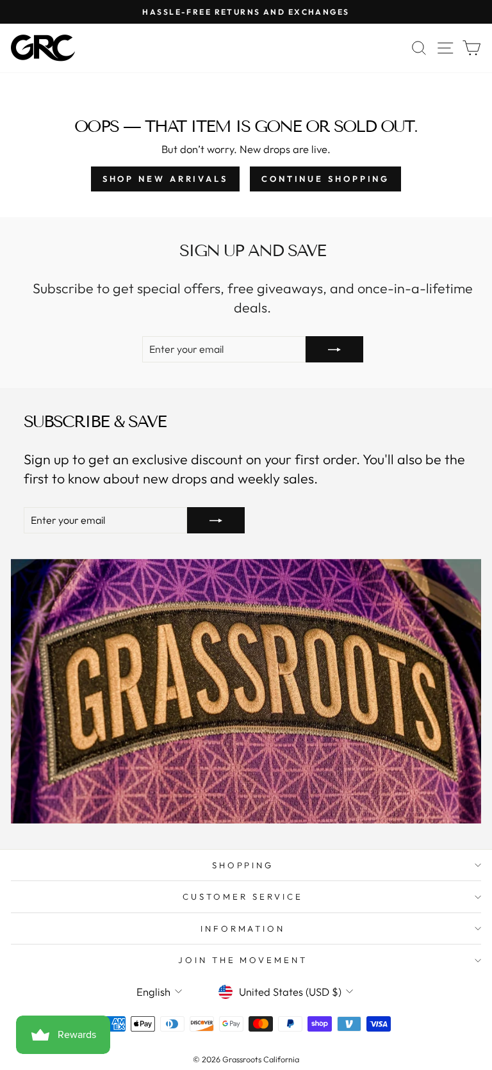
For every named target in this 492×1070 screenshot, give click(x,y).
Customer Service (243, 896)
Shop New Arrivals (165, 179)
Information (243, 928)
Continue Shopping (325, 179)
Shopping (243, 865)
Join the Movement (243, 960)
